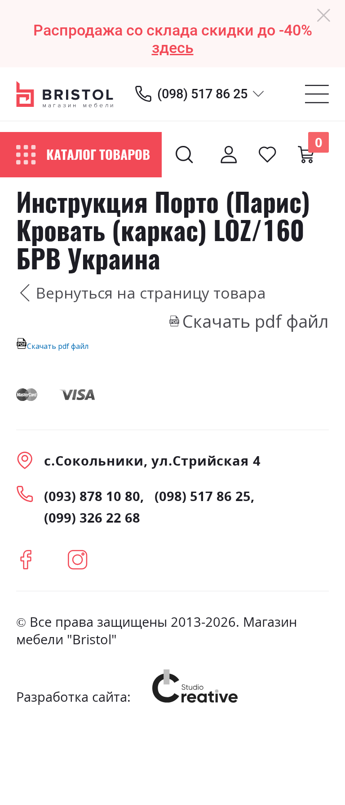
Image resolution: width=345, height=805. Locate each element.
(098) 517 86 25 (202, 93)
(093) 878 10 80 (92, 496)
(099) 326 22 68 (92, 517)
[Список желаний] (267, 154)
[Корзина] (305, 154)
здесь (173, 48)
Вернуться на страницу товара (151, 292)
